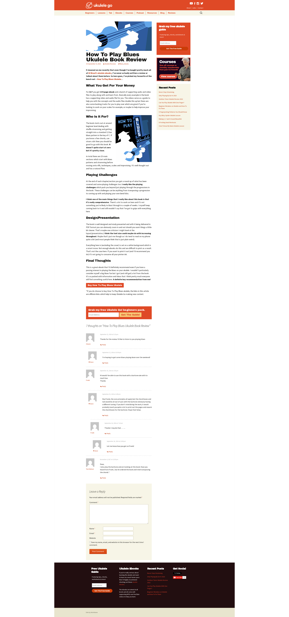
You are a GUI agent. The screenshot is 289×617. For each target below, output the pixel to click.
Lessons (101, 13)
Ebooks (118, 13)
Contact (200, 8)
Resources (152, 13)
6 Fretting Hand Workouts (167, 122)
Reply (104, 345)
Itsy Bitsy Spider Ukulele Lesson (169, 115)
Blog (162, 13)
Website (92, 538)
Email (92, 533)
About (189, 8)
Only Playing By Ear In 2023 (168, 96)
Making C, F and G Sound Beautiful (170, 119)
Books (126, 64)
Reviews (171, 13)
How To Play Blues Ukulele (109, 79)
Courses (129, 13)
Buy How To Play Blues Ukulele (105, 285)
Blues (122, 64)
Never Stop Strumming (166, 92)
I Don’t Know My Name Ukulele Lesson (171, 126)
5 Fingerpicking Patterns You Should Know (173, 112)
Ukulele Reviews (110, 64)
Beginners (89, 13)
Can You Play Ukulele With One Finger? (171, 103)
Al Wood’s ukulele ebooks (99, 73)
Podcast (140, 13)
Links (194, 8)
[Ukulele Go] (96, 5)
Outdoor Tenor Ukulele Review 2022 (171, 99)
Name (92, 528)
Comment (93, 502)
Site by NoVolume (92, 612)
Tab (110, 13)
